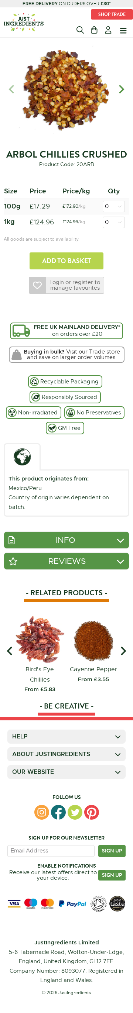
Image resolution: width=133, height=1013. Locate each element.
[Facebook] (58, 812)
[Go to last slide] (10, 650)
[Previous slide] (12, 89)
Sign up (112, 850)
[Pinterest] (91, 812)
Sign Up (112, 875)
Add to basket (66, 260)
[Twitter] (75, 812)
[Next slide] (121, 89)
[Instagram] (41, 812)
